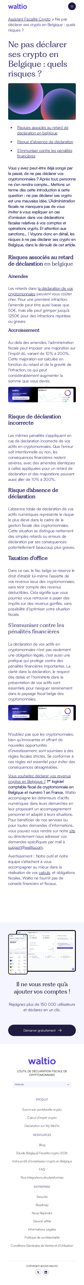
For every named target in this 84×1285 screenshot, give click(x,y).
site (72, 830)
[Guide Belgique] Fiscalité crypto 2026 (42, 1153)
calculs (44, 872)
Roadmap (42, 1205)
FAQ (42, 1169)
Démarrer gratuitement (39, 1030)
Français (19, 1084)
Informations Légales (42, 1229)
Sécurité (41, 1197)
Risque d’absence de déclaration (45, 141)
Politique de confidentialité (42, 1237)
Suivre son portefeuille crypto (42, 1109)
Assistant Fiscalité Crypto (29, 19)
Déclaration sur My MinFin (42, 1126)
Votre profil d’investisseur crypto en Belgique (42, 1161)
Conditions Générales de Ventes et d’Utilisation (42, 1246)
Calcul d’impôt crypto (41, 1118)
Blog (42, 1145)
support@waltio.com (25, 847)
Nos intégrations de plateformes (42, 1177)
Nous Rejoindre (42, 1213)
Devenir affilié (42, 1221)
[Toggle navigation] (72, 6)
